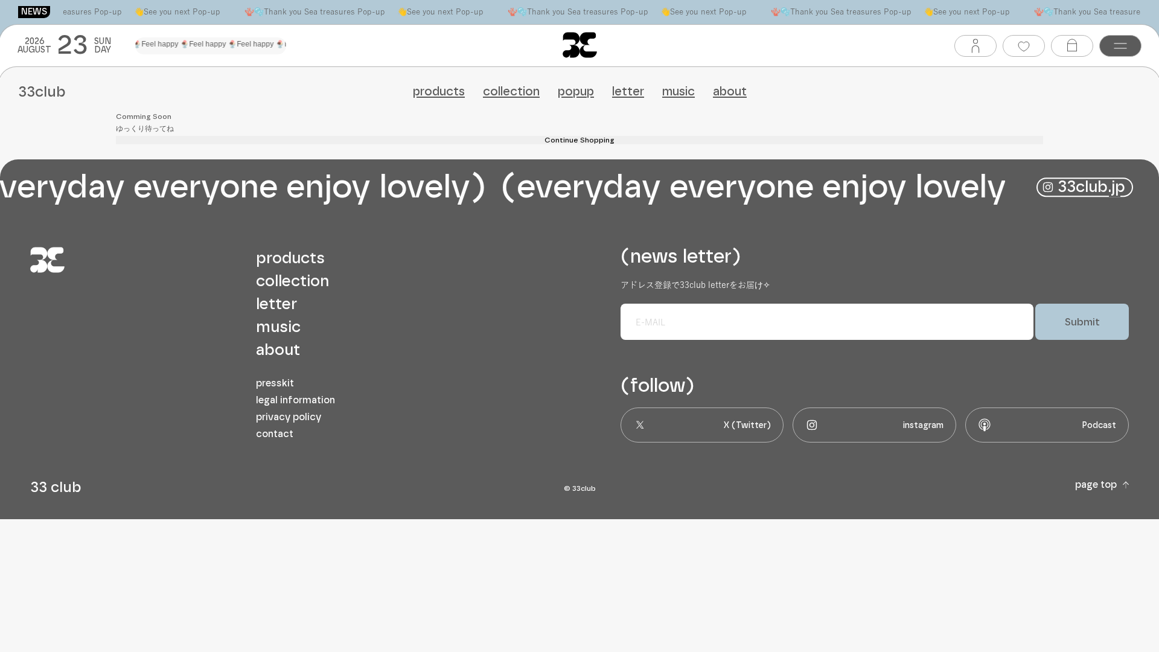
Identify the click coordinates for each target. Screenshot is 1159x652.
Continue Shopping (579, 140)
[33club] (580, 45)
